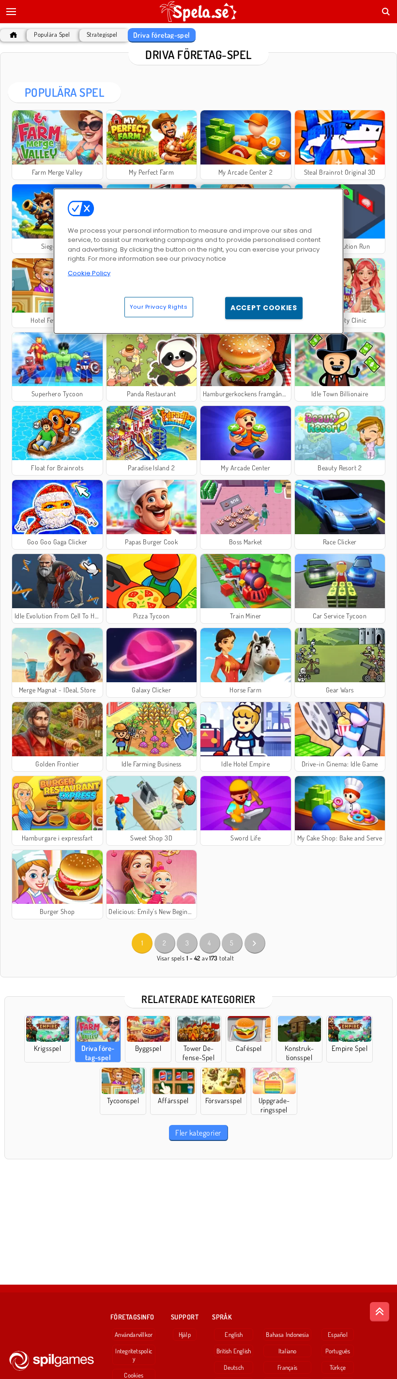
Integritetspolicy (133, 1355)
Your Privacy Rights (159, 307)
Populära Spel (52, 34)
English (234, 1334)
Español (338, 1334)
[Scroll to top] (379, 1311)
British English (233, 1351)
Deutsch (234, 1367)
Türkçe (338, 1367)
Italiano (287, 1351)
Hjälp (185, 1334)
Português (338, 1351)
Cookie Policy (89, 272)
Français (287, 1367)
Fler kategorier (198, 1133)
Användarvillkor (134, 1334)
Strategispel (102, 34)
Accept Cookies (263, 308)
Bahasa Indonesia (287, 1334)
